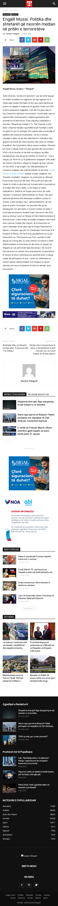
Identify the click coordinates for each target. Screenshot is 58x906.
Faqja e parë (10, 895)
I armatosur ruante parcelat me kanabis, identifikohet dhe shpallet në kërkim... (15, 645)
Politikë (33, 639)
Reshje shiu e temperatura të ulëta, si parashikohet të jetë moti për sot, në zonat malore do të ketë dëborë (42, 349)
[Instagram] (29, 885)
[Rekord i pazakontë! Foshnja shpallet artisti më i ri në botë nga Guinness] (9, 560)
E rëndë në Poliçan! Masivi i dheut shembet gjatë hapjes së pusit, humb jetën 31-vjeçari (35, 430)
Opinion (15, 14)
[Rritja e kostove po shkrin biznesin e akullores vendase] (9, 586)
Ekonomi (21, 898)
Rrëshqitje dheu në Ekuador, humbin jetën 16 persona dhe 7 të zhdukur (15, 348)
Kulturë (38, 898)
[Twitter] (36, 885)
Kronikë (6, 639)
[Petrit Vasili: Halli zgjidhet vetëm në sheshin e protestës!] (9, 788)
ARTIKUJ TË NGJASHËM (14, 394)
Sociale (30, 898)
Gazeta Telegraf (12, 34)
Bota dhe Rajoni (36, 672)
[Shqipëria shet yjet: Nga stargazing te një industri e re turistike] (9, 404)
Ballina (5, 10)
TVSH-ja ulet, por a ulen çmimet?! (33, 736)
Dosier (13, 898)
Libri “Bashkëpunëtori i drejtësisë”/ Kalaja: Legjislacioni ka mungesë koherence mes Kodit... (33, 761)
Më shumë (28, 608)
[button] (54, 3)
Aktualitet (14, 10)
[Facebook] (21, 885)
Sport (45, 898)
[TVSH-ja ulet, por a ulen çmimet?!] (9, 740)
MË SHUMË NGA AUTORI (38, 394)
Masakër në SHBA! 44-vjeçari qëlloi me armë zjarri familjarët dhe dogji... (42, 678)
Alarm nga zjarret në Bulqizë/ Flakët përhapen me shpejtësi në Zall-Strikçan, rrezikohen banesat (36, 417)
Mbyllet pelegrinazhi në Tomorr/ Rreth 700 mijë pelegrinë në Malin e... (13, 678)
